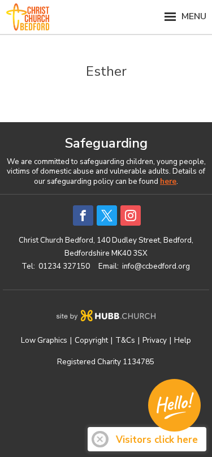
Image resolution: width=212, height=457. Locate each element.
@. (156, 266)
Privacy (154, 340)
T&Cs (125, 340)
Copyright (91, 340)
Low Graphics (44, 340)
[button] (106, 17)
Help (182, 340)
